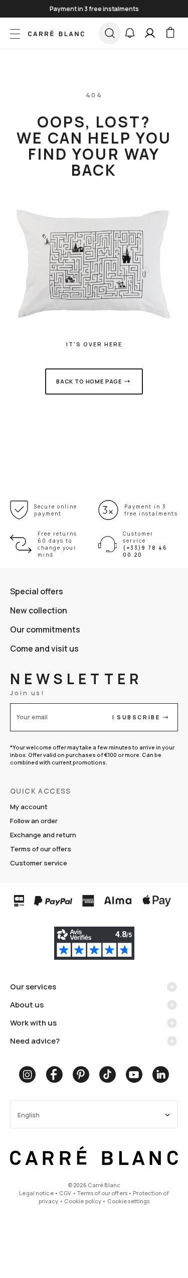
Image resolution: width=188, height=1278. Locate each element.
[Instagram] (27, 1074)
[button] (130, 33)
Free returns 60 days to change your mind (57, 544)
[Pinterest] (81, 1074)
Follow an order (34, 820)
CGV (65, 1193)
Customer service (38, 862)
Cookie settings (128, 1201)
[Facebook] (54, 1074)
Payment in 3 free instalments (151, 510)
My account (29, 806)
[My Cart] (170, 33)
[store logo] (56, 33)
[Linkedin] (160, 1074)
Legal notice (36, 1193)
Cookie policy (82, 1201)
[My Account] (150, 33)
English (29, 1115)
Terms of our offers (40, 848)
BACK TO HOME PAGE (89, 381)
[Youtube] (134, 1074)
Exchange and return (43, 834)
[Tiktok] (107, 1074)
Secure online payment (55, 510)
